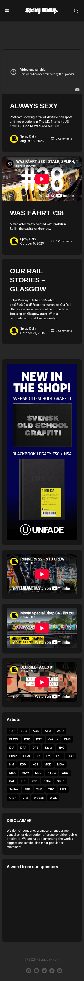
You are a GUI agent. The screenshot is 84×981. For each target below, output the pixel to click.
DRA (23, 747)
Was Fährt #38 (37, 213)
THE (39, 789)
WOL (53, 797)
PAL (12, 781)
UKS (63, 789)
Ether (13, 756)
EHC (61, 747)
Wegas (39, 797)
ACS (36, 731)
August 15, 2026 (32, 141)
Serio (60, 781)
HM (11, 764)
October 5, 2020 (32, 243)
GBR (70, 756)
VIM (25, 797)
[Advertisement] (43, 905)
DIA (11, 747)
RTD (34, 781)
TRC (51, 789)
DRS (35, 747)
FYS (58, 756)
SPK (27, 789)
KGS (35, 764)
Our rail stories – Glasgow (28, 280)
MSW (25, 772)
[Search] (76, 10)
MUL (38, 772)
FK (38, 756)
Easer (48, 747)
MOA (60, 764)
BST (39, 739)
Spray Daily (28, 136)
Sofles (14, 789)
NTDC (51, 772)
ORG (65, 772)
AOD (60, 731)
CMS (67, 739)
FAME (27, 756)
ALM (48, 731)
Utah (12, 797)
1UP (11, 731)
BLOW (13, 739)
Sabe (47, 781)
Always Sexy (34, 106)
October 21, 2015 (32, 333)
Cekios (53, 739)
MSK (12, 772)
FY (48, 756)
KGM (23, 764)
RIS (23, 781)
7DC (23, 731)
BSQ (27, 739)
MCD (47, 764)
